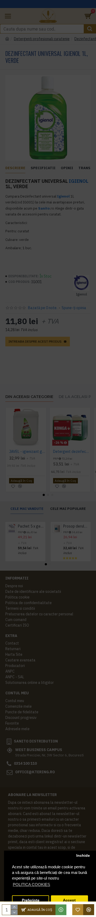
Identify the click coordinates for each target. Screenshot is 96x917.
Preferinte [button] (30, 900)
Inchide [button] (83, 856)
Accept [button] (69, 900)
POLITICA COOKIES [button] (31, 884)
